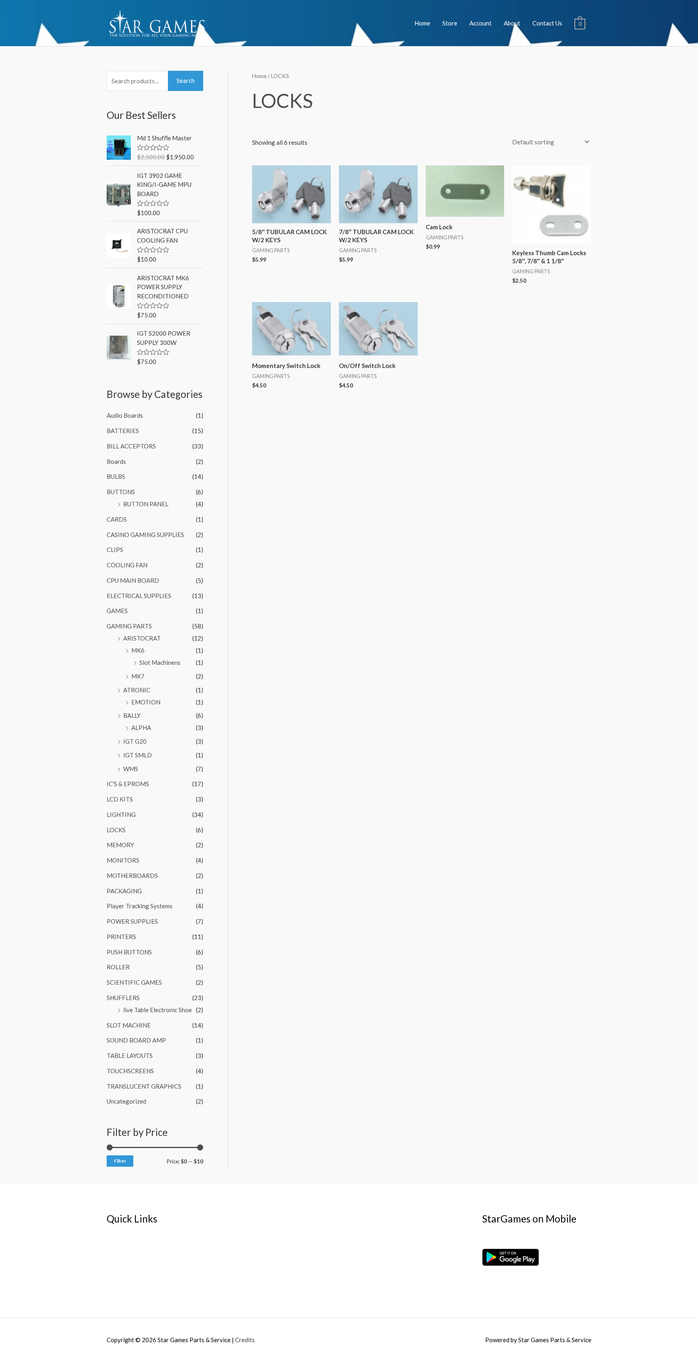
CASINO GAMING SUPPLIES (145, 534)
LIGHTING (121, 814)
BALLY (132, 715)
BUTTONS (121, 491)
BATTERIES (123, 430)
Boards (116, 461)
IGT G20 (135, 741)
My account (122, 1261)
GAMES (117, 610)
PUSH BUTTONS (129, 952)
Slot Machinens (160, 662)
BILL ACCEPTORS (131, 446)
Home (422, 23)
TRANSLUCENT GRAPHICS (144, 1086)
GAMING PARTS (129, 626)
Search (186, 80)
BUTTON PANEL (145, 504)
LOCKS (116, 829)
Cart (113, 1272)
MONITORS (123, 860)
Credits (245, 1339)
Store (449, 23)
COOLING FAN (127, 565)
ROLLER (118, 967)
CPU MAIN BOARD (133, 580)
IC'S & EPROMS (128, 783)
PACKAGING (124, 891)
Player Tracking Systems (139, 905)
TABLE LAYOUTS (130, 1055)
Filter (120, 1161)
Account (480, 23)
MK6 (138, 650)
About (512, 23)
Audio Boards (125, 415)
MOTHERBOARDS (132, 875)
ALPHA (141, 727)
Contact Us (547, 23)
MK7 (138, 676)
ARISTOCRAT (142, 638)
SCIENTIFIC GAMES (134, 982)
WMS (130, 768)
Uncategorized (126, 1101)
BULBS (116, 476)
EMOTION (145, 702)
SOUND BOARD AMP (136, 1040)
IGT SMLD (137, 755)
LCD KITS (120, 799)
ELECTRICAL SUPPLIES (139, 595)
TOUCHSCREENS (130, 1070)
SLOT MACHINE (129, 1025)
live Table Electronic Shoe (157, 1009)
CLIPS (115, 549)
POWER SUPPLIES (132, 921)
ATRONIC (136, 690)
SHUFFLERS (123, 997)
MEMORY (120, 844)
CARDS (117, 519)
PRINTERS (121, 936)
